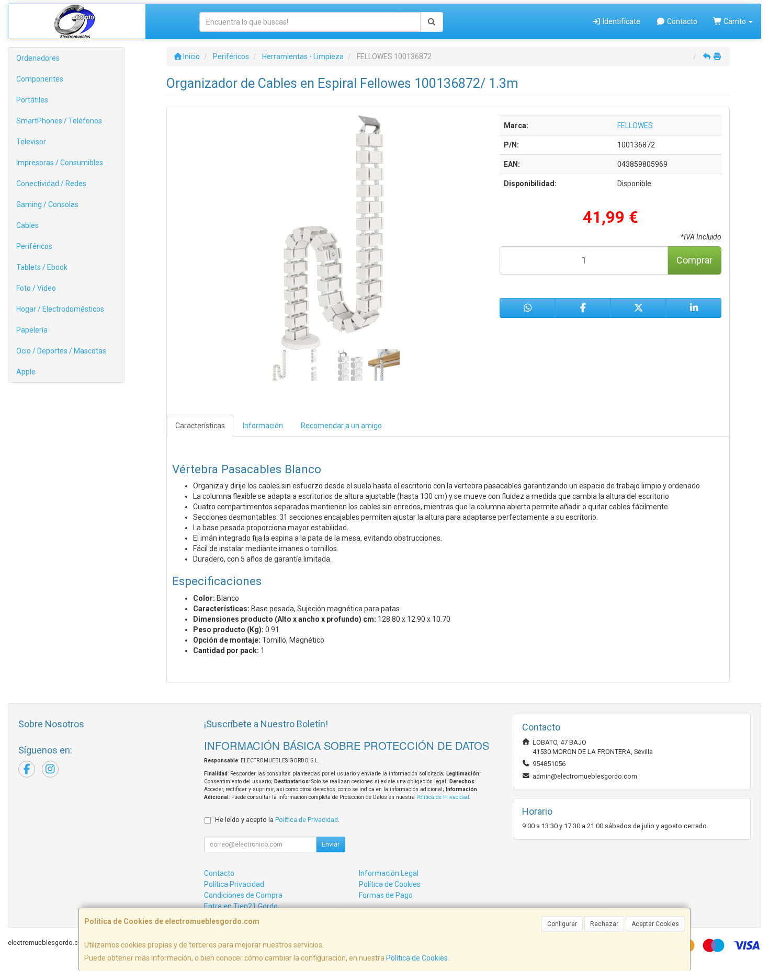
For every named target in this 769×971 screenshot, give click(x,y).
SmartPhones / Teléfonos (59, 121)
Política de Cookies (417, 958)
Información (263, 425)
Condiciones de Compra (243, 895)
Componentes (39, 79)
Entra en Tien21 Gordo (241, 906)
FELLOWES (635, 125)
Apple (26, 372)
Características (200, 425)
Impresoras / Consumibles (59, 162)
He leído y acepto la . (277, 820)
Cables (27, 225)
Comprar (694, 260)
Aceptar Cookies (655, 924)
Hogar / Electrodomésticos (60, 309)
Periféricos (34, 246)
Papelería (32, 330)
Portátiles (32, 100)
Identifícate (620, 21)
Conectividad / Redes (51, 183)
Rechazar (604, 924)
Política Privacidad (234, 884)
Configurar (562, 924)
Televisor (31, 142)
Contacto (681, 21)
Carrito (735, 21)
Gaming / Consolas (47, 204)
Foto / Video (36, 288)
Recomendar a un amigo (341, 425)
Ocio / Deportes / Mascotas (61, 351)
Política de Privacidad (442, 797)
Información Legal (389, 873)
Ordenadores (38, 58)
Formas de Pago (386, 895)
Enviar (331, 844)
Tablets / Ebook (41, 267)
